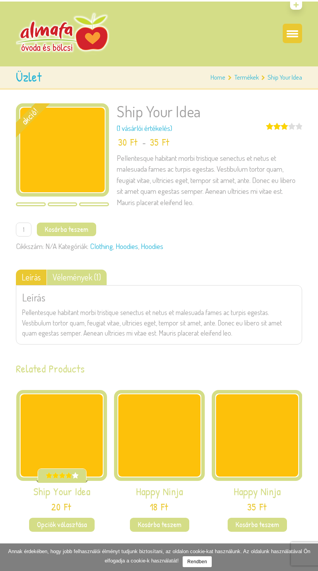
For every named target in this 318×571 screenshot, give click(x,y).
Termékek (246, 77)
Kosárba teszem (66, 229)
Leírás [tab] (31, 277)
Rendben (197, 561)
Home (218, 77)
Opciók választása (62, 524)
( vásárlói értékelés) (144, 128)
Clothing (101, 246)
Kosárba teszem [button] (159, 524)
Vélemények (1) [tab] (77, 277)
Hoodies (127, 246)
